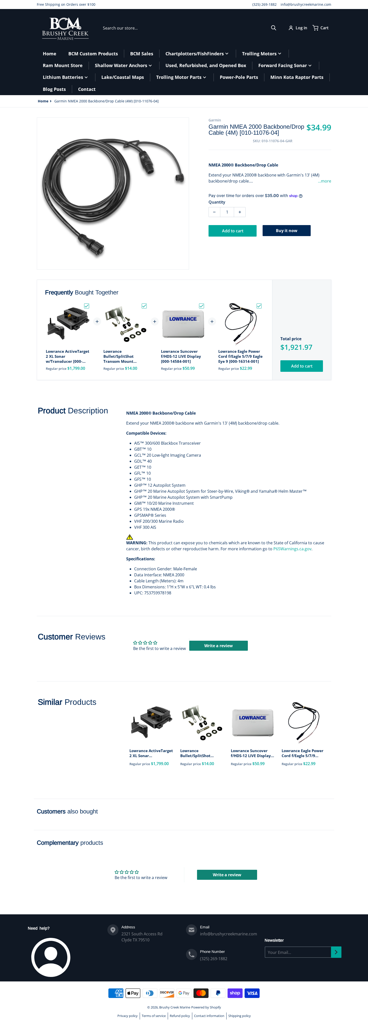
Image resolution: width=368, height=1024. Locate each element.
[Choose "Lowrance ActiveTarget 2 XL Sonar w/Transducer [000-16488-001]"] (86, 305)
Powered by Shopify (206, 1007)
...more (324, 181)
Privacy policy (127, 1015)
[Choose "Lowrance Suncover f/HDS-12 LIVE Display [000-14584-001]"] (201, 305)
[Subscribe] (336, 952)
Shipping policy (239, 1015)
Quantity (217, 202)
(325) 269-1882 (264, 4)
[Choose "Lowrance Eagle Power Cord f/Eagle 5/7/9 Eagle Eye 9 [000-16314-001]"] (259, 305)
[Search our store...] (274, 27)
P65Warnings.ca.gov (292, 549)
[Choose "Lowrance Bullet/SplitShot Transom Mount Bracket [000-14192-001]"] (144, 305)
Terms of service (154, 1015)
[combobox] (189, 27)
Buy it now (286, 230)
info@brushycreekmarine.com (306, 4)
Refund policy (180, 1015)
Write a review (218, 645)
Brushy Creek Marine (174, 1007)
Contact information (209, 1015)
